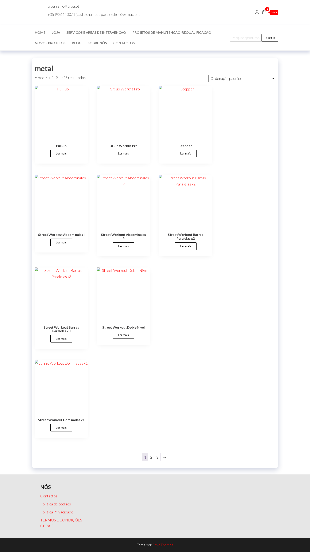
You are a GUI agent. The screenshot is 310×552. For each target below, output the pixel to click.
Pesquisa (270, 37)
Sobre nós (97, 43)
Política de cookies (55, 504)
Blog (76, 43)
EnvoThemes (162, 545)
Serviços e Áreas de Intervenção (96, 32)
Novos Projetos (50, 43)
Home (40, 32)
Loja (56, 32)
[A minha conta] (257, 11)
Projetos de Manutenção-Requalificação (171, 32)
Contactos (124, 43)
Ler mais (61, 153)
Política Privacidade (56, 512)
